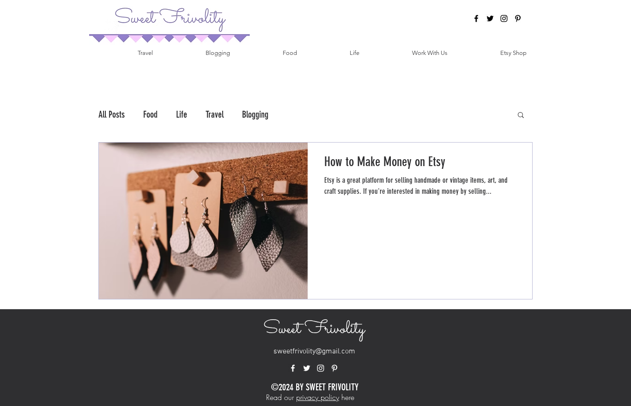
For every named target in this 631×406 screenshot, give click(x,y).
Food (150, 114)
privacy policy (317, 397)
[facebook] (476, 18)
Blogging (255, 114)
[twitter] (490, 18)
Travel (215, 114)
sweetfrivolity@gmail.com (314, 351)
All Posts (111, 114)
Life (181, 114)
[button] (520, 115)
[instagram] (504, 18)
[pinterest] (517, 18)
